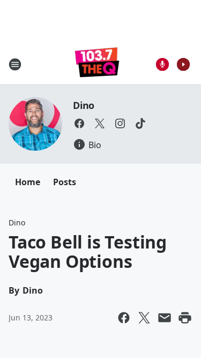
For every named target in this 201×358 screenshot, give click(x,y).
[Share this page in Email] (164, 317)
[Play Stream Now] (183, 64)
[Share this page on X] (144, 317)
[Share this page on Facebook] (123, 317)
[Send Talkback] (162, 64)
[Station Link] (97, 64)
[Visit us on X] (99, 123)
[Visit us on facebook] (79, 123)
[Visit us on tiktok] (140, 123)
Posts (64, 182)
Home (27, 182)
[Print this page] (184, 317)
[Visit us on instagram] (120, 123)
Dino (83, 105)
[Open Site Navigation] (15, 64)
